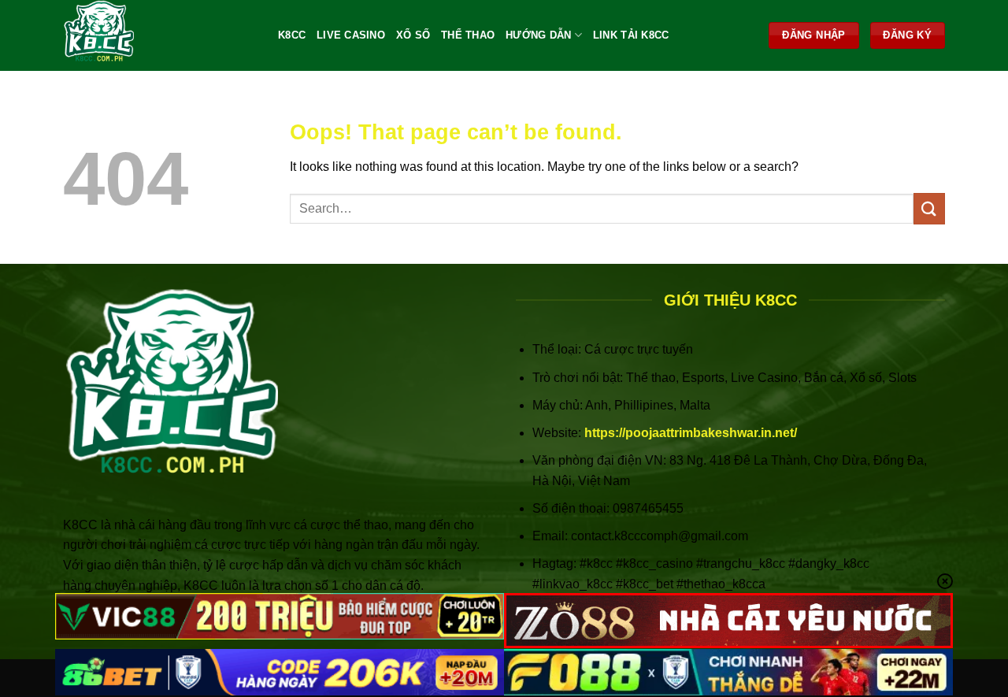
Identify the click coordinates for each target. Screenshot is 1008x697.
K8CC (292, 35)
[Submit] (929, 208)
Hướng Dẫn (538, 35)
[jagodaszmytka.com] (158, 35)
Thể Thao (468, 35)
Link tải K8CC (631, 35)
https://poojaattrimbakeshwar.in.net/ (690, 432)
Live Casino (351, 35)
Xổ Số (413, 35)
